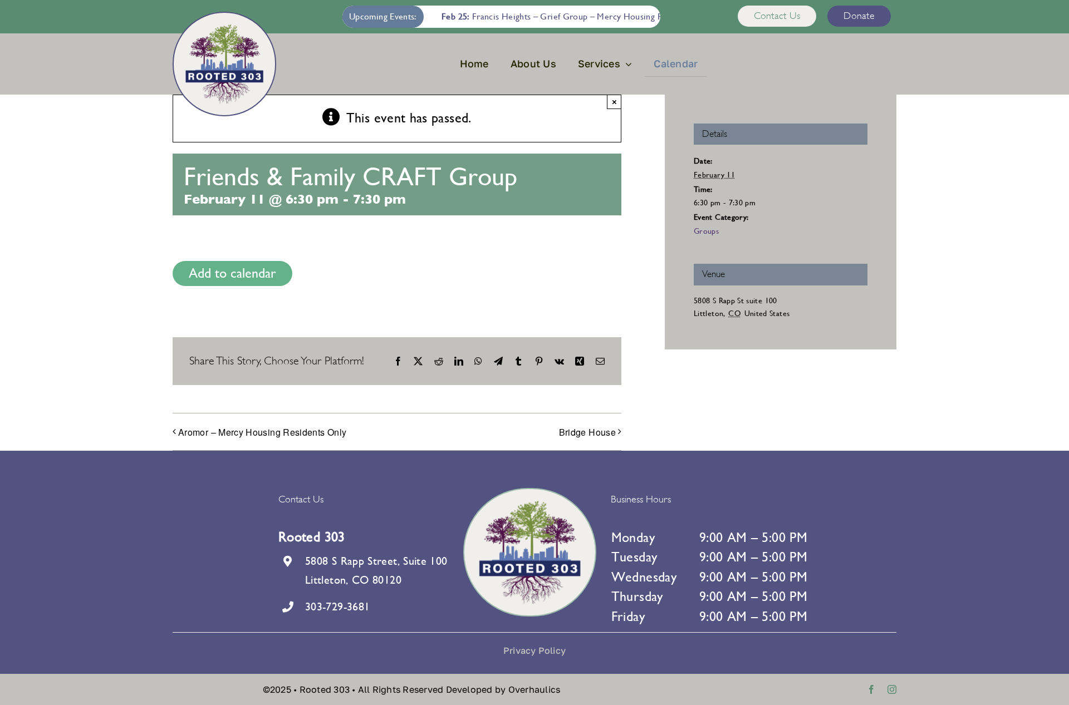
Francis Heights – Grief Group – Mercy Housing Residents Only (559, 16)
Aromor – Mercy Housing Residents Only (262, 432)
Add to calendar (232, 273)
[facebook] (871, 689)
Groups (706, 230)
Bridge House (587, 432)
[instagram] (891, 689)
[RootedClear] (224, 30)
